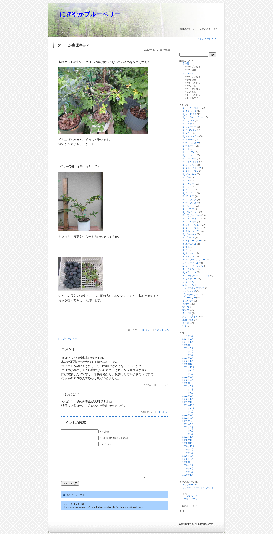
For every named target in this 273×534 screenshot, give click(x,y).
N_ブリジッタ (189, 164)
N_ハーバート (189, 155)
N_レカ (186, 180)
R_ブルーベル (189, 234)
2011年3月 (187, 430)
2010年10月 (188, 446)
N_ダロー (147, 329)
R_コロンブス (189, 199)
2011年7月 (187, 418)
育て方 (185, 323)
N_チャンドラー (190, 136)
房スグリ (186, 313)
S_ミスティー (189, 278)
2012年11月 (188, 367)
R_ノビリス (188, 209)
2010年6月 (187, 459)
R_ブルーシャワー (191, 231)
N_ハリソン (188, 152)
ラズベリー (188, 300)
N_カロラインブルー (192, 117)
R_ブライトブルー (191, 228)
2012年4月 (187, 389)
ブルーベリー (189, 297)
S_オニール (188, 253)
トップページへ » (206, 38)
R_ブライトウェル (191, 225)
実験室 (185, 310)
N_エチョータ (189, 111)
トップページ (190, 496)
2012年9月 (187, 373)
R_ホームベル (189, 244)
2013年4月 (187, 351)
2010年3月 (187, 468)
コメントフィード (75, 494)
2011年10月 (188, 408)
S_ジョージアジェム (192, 266)
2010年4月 (187, 465)
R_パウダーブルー (191, 215)
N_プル (186, 177)
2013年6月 (187, 345)
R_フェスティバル (191, 218)
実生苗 (185, 307)
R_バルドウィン (190, 212)
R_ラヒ (186, 250)
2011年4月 (187, 427)
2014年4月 (187, 335)
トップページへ (190, 484)
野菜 (184, 326)
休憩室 (185, 304)
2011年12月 (188, 402)
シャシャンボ (189, 291)
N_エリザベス (189, 114)
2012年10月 (188, 370)
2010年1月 (187, 475)
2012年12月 (188, 364)
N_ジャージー (189, 127)
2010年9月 (187, 449)
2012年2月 (187, 396)
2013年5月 (187, 348)
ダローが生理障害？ (73, 45)
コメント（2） (162, 329)
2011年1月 (187, 437)
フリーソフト (190, 499)
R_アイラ (187, 187)
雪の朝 (185, 63)
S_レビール (188, 285)
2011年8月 (187, 414)
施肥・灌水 (188, 319)
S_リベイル (188, 281)
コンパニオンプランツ (193, 288)
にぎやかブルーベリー (90, 14)
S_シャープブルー (191, 263)
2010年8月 (187, 452)
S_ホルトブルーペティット (196, 275)
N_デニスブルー (190, 142)
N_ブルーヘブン (190, 171)
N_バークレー (189, 158)
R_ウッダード (189, 193)
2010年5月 (187, 462)
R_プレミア (188, 237)
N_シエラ (187, 123)
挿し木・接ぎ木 (190, 316)
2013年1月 (187, 361)
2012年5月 (187, 386)
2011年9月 (187, 411)
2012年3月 (187, 392)
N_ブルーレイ (189, 174)
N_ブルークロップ (191, 168)
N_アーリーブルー (191, 108)
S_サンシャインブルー (193, 259)
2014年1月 (187, 342)
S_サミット (188, 256)
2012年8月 (187, 377)
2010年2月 (187, 471)
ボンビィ (163, 412)
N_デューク (188, 146)
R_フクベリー (189, 221)
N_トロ (186, 149)
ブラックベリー (190, 294)
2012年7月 (187, 380)
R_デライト (188, 206)
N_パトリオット (190, 161)
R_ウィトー (188, 190)
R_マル (186, 247)
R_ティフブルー (190, 202)
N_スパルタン (189, 130)
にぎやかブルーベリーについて (198, 487)
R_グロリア (188, 196)
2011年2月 (187, 433)
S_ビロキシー (189, 269)
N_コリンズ (188, 120)
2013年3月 (187, 354)
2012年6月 (187, 383)
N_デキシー (188, 139)
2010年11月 (188, 443)
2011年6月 (187, 421)
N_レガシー (188, 183)
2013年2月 (187, 358)
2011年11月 (188, 405)
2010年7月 (187, 456)
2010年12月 (188, 440)
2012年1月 (187, 399)
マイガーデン (189, 73)
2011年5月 (187, 424)
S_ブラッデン (189, 272)
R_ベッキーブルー (191, 240)
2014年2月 (187, 339)
